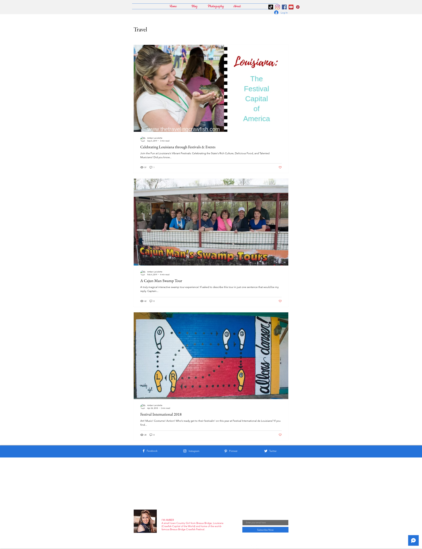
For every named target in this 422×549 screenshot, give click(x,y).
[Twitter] (266, 451)
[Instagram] (277, 7)
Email (245, 517)
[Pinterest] (226, 451)
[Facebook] (144, 451)
